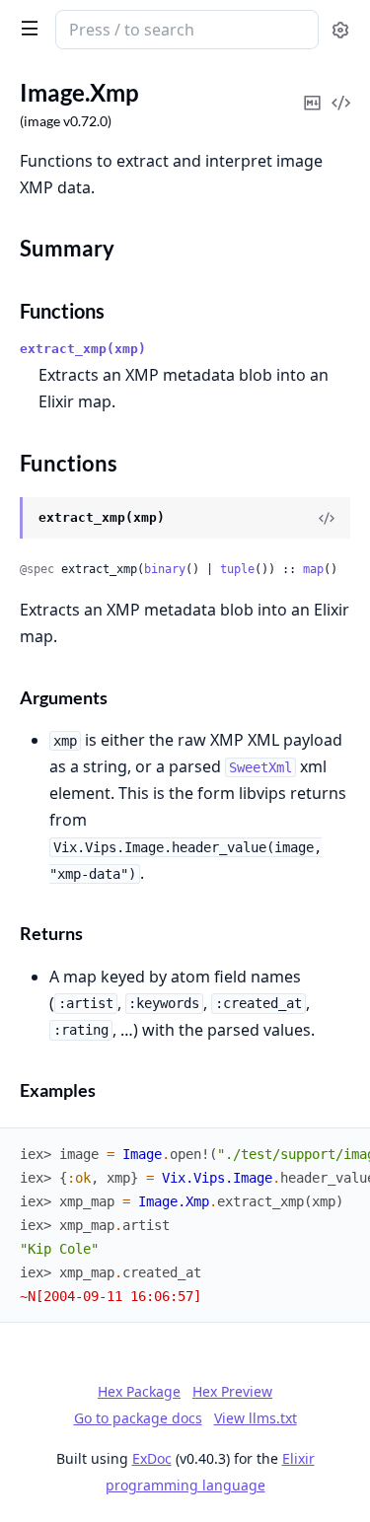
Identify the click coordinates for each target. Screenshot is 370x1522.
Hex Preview (232, 1391)
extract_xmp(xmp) (83, 348)
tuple (237, 569)
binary (164, 569)
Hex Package (139, 1391)
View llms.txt (255, 1418)
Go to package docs (138, 1418)
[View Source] (326, 518)
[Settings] (340, 30)
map (313, 569)
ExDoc (152, 1458)
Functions (62, 311)
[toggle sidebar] (25, 27)
